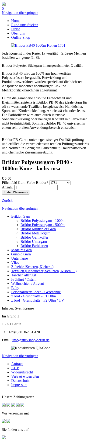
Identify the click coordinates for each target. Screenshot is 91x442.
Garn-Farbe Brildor (25, 182)
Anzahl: (8, 187)
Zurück (7, 200)
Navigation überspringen (20, 13)
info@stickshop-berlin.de (30, 340)
